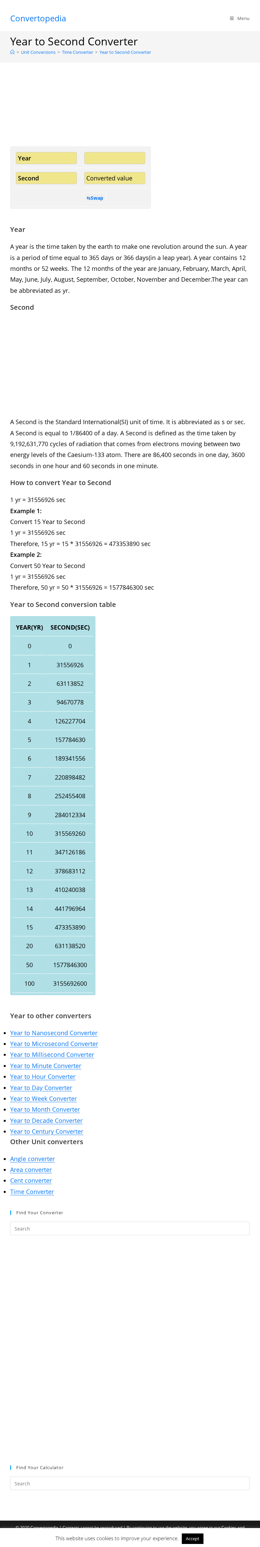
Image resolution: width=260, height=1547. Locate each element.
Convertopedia (38, 18)
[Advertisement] (130, 113)
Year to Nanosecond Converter (54, 1033)
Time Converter (32, 1192)
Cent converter (31, 1180)
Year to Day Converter (41, 1088)
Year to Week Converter (43, 1098)
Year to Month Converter (45, 1109)
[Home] (12, 52)
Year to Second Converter (125, 52)
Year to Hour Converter (42, 1076)
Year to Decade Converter (46, 1120)
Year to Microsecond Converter (54, 1044)
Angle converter (32, 1159)
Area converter (31, 1169)
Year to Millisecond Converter (52, 1054)
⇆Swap (95, 198)
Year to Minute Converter (45, 1066)
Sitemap (130, 1540)
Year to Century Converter (46, 1131)
